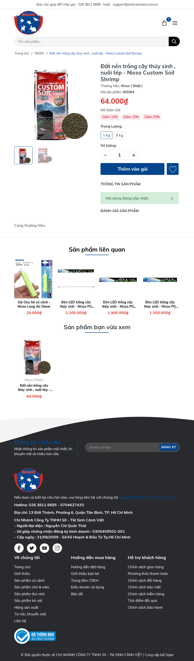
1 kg (106, 135)
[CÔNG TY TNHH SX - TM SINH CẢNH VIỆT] (61, 23)
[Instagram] (57, 548)
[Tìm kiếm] (174, 41)
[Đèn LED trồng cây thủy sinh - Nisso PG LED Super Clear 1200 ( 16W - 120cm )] (76, 278)
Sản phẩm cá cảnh (29, 580)
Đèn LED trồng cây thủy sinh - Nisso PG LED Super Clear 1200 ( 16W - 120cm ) (76, 304)
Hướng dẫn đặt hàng (88, 567)
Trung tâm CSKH (84, 580)
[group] (54, 103)
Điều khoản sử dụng (87, 587)
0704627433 (72, 504)
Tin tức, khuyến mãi (30, 614)
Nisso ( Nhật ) (34, 380)
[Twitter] (31, 548)
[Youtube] (44, 548)
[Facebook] (19, 548)
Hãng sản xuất (26, 607)
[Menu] (174, 23)
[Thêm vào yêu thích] (173, 169)
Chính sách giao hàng (146, 567)
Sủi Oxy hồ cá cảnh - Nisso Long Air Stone (34, 304)
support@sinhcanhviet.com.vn (135, 4)
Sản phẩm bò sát (28, 600)
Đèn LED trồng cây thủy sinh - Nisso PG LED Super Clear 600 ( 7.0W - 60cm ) (160, 304)
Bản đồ (77, 594)
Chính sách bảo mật (144, 587)
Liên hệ (20, 621)
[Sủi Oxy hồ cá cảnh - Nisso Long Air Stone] (34, 278)
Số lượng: (108, 145)
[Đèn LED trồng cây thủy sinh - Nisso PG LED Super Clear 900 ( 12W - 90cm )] (118, 278)
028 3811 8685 (89, 4)
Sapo (169, 655)
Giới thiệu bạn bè (85, 573)
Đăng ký (168, 447)
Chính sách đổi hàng (145, 580)
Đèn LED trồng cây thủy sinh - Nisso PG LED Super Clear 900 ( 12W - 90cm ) (118, 304)
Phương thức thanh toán (148, 573)
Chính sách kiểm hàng (146, 594)
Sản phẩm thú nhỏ (29, 594)
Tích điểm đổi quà (142, 600)
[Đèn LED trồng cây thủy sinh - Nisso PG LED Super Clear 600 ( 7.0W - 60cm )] (160, 278)
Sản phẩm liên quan (97, 249)
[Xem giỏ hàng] (165, 22)
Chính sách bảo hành (145, 607)
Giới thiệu (22, 573)
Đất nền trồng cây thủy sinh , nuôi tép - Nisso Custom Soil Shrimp (34, 387)
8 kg (119, 135)
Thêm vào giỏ (133, 169)
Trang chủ (22, 567)
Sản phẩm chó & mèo (31, 587)
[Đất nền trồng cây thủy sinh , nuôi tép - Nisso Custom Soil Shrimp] (34, 356)
